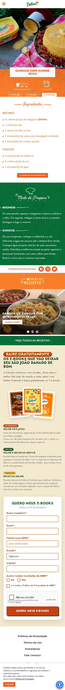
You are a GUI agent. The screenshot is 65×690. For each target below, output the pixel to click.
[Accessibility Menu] (59, 684)
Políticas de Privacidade (32, 636)
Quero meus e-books (32, 611)
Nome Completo (16, 513)
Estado (11, 550)
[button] (4, 4)
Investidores (32, 649)
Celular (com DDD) (17, 538)
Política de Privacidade (34, 585)
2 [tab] (33, 332)
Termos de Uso (33, 643)
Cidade (11, 563)
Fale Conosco (32, 655)
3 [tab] (37, 332)
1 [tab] (28, 332)
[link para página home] (32, 4)
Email (10, 525)
